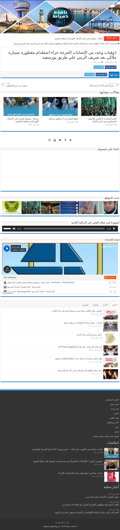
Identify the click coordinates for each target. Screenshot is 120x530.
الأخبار (116, 413)
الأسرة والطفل (113, 422)
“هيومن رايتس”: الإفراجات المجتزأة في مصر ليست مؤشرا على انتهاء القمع (68, 461)
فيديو (117, 432)
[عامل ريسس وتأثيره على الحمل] (110, 338)
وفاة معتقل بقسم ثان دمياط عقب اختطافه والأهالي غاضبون (78, 358)
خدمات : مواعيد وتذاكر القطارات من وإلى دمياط (83, 323)
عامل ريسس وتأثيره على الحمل (89, 335)
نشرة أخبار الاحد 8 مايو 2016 (101, 84)
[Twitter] (60, 140)
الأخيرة (105, 305)
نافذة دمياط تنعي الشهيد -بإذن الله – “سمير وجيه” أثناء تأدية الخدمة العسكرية (67, 449)
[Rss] (70, 140)
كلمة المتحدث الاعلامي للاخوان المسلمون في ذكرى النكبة (102, 120)
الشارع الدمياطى (112, 400)
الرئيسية (114, 43)
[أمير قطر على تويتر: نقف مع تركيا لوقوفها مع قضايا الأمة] (110, 350)
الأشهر (114, 305)
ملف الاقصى (114, 418)
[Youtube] (54, 140)
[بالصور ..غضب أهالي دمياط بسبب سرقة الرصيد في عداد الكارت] (110, 315)
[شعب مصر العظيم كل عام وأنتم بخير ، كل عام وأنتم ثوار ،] (110, 374)
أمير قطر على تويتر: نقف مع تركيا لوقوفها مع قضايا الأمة (80, 347)
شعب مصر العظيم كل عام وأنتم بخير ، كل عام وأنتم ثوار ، (79, 370)
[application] (60, 229)
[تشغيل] (114, 228)
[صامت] (14, 228)
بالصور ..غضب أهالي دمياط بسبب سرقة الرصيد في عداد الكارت (77, 311)
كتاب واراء (115, 409)
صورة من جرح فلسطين (16, 84)
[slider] (8, 228)
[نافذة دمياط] (60, 16)
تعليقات (95, 305)
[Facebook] (65, 140)
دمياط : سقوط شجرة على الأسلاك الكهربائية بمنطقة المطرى (78, 38)
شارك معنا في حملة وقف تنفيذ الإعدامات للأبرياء (80, 473)
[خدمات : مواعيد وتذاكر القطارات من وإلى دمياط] (110, 326)
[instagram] (49, 140)
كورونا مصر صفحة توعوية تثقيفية (106, 436)
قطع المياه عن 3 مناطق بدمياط (63, 118)
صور (117, 427)
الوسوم (85, 305)
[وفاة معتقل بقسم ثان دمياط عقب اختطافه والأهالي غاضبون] (110, 362)
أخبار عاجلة (104, 43)
